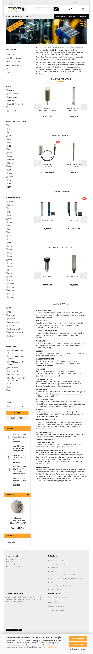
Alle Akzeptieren (78, 639)
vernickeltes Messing (15, 333)
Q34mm (10, 184)
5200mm (11, 297)
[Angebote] (28, 495)
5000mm (11, 294)
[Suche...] (56, 9)
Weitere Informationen (78, 649)
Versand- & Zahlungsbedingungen (62, 575)
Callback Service (56, 590)
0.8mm (10, 205)
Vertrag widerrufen (14, 630)
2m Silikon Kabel (14, 375)
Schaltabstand (13, 197)
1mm (9, 209)
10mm (10, 246)
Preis (8, 402)
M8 (9, 132)
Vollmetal (11, 336)
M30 (9, 143)
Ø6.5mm (11, 160)
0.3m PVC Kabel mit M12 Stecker (16, 352)
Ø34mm (10, 167)
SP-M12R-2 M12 (47, 221)
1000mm (11, 284)
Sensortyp (11, 86)
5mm (9, 232)
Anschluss (11, 346)
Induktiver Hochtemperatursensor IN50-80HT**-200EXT (17, 520)
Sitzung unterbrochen (58, 560)
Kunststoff (11, 319)
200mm (10, 280)
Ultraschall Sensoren (13, 65)
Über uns (83, 16)
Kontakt (72, 16)
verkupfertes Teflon (15, 329)
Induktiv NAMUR (13, 97)
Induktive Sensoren (14, 16)
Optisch (10, 108)
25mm (10, 267)
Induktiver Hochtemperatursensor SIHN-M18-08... (47, 109)
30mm (10, 270)
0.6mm (10, 202)
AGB (51, 582)
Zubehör (9, 72)
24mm (10, 263)
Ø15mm (10, 163)
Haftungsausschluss (57, 564)
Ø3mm (10, 153)
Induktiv (11, 90)
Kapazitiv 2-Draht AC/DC (16, 104)
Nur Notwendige (78, 644)
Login (75, 2)
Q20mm (10, 170)
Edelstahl (11, 315)
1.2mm (10, 212)
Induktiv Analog (13, 94)
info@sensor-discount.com (25, 3)
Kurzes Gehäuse (14, 322)
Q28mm (10, 173)
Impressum (54, 568)
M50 (9, 146)
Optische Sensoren (13, 62)
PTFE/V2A (11, 326)
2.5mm (10, 222)
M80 (9, 149)
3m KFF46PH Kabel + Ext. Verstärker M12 (16, 379)
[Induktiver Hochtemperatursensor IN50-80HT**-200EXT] (17, 506)
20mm (10, 260)
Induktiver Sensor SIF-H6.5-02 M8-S (74, 109)
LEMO (10, 384)
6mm (9, 236)
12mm (10, 250)
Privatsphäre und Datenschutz (61, 586)
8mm (10, 243)
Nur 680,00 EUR (17, 528)
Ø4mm (10, 156)
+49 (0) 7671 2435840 (11, 3)
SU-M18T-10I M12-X (74, 277)
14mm (10, 253)
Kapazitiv (11, 101)
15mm (10, 256)
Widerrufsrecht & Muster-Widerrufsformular (66, 579)
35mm (10, 273)
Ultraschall (12, 111)
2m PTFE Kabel (13, 368)
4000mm (11, 291)
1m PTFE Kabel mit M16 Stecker (16, 363)
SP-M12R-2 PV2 (74, 221)
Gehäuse (9, 308)
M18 (9, 139)
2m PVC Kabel (13, 371)
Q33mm (10, 180)
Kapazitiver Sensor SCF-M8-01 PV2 (74, 165)
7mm (9, 239)
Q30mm (10, 177)
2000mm (11, 287)
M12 (9, 136)
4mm (9, 229)
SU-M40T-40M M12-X (47, 277)
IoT (7, 69)
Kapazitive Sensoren (13, 58)
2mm (9, 219)
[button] (83, 9)
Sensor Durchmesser (16, 121)
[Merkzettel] (70, 9)
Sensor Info (61, 16)
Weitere (29, 16)
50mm (10, 277)
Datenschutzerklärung (49, 647)
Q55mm (10, 187)
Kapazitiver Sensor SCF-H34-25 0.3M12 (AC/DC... (47, 165)
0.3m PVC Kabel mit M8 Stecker (16, 357)
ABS (9, 312)
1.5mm (10, 215)
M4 (9, 126)
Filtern (17, 413)
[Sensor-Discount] (16, 9)
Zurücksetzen (17, 418)
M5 (9, 129)
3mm (9, 226)
